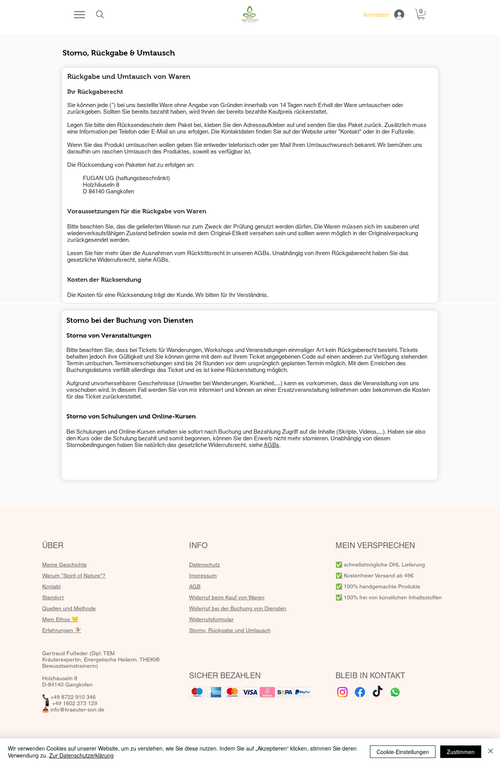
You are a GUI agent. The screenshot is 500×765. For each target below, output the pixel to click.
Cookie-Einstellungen (403, 752)
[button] (421, 14)
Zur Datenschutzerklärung (81, 755)
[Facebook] (360, 692)
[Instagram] (342, 692)
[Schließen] (490, 752)
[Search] (99, 14)
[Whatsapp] (395, 692)
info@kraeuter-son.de (77, 709)
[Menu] (79, 14)
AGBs (262, 253)
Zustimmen (461, 752)
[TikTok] (377, 692)
